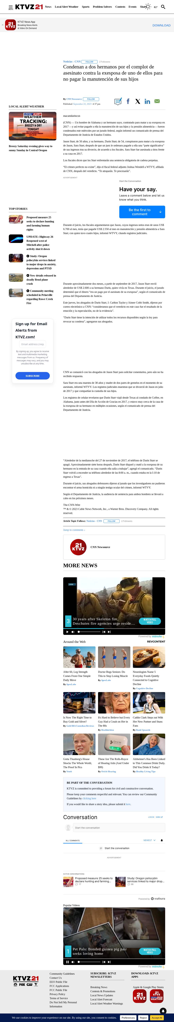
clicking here (89, 798)
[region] (114, 858)
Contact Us (56, 977)
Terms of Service (59, 998)
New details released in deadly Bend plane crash (41, 279)
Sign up (159, 817)
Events (132, 6)
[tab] (72, 840)
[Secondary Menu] (13, 6)
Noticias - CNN (94, 521)
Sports (85, 6)
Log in (151, 817)
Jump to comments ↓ (74, 529)
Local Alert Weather (66, 6)
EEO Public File (58, 981)
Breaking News (98, 987)
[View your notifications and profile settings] (161, 840)
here (128, 804)
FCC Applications (59, 986)
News (48, 6)
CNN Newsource (74, 99)
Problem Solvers (102, 6)
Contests (120, 6)
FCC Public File (58, 990)
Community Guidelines (62, 973)
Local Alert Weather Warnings (106, 1003)
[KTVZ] (29, 7)
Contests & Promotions (102, 991)
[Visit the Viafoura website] (158, 898)
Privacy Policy (57, 994)
